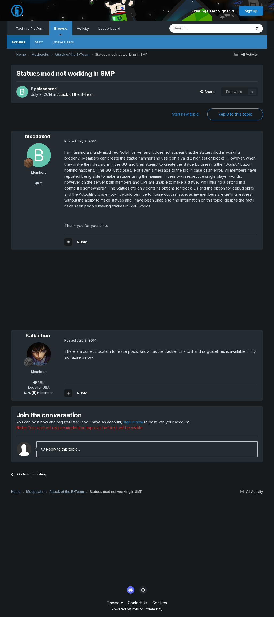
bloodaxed (47, 88)
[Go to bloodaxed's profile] (22, 92)
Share (209, 91)
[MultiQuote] (68, 242)
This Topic (235, 28)
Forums (18, 42)
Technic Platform (30, 28)
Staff (39, 42)
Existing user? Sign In (212, 11)
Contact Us (137, 602)
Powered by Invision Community (137, 609)
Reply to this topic (235, 114)
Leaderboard (109, 28)
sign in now (133, 422)
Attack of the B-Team (75, 94)
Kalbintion (38, 335)
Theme (114, 602)
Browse (60, 28)
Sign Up (251, 11)
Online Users (63, 42)
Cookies (159, 602)
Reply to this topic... (62, 449)
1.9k (40, 382)
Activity (83, 28)
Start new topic (185, 114)
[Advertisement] (73, 292)
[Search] (257, 28)
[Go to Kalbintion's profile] (39, 354)
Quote (82, 242)
